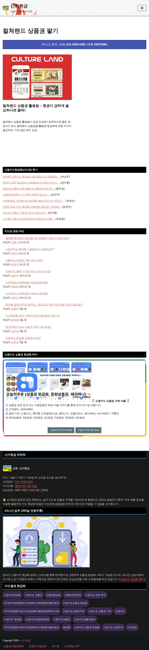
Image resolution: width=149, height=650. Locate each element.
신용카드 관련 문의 (95, 595)
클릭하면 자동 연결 (26, 485)
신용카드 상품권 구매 (99, 611)
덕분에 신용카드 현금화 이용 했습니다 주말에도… (31, 176)
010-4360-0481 (76, 44)
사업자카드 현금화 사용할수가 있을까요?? (29, 249)
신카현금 (132, 627)
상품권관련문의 (73, 595)
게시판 (55, 646)
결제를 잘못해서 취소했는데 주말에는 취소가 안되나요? (37, 238)
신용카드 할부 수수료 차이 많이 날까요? (28, 271)
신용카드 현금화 (12, 619)
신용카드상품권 (61, 619)
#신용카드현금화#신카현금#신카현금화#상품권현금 (31, 603)
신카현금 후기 (72, 646)
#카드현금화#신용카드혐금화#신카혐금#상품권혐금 (31, 627)
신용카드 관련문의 (113, 627)
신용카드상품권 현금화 (75, 603)
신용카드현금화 (12, 595)
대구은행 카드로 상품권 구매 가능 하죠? (28, 326)
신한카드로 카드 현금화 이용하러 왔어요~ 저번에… (32, 206)
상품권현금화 (53, 595)
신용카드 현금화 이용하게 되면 (23, 338)
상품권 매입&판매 (13, 646)
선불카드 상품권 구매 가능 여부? (24, 260)
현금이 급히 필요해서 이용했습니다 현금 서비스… (31, 182)
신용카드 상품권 (33, 595)
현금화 (66, 627)
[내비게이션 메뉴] (142, 8)
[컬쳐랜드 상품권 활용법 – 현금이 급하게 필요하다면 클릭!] (37, 77)
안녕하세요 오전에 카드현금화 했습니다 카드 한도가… (34, 200)
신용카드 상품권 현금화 (86, 627)
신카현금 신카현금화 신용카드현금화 (26, 282)
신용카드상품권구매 (73, 611)
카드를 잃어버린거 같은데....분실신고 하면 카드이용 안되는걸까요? (43, 304)
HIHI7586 (100, 44)
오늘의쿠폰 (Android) (61, 430)
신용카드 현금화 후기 (132, 579)
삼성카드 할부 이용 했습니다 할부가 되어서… (29, 188)
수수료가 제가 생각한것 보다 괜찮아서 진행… (29, 218)
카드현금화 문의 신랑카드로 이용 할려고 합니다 (32, 315)
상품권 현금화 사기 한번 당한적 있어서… (26, 194)
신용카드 (120, 611)
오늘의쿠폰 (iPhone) (88, 430)
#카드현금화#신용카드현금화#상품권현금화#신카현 (31, 611)
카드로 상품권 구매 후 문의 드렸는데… (25, 212)
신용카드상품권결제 (84, 619)
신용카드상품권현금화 (37, 619)
